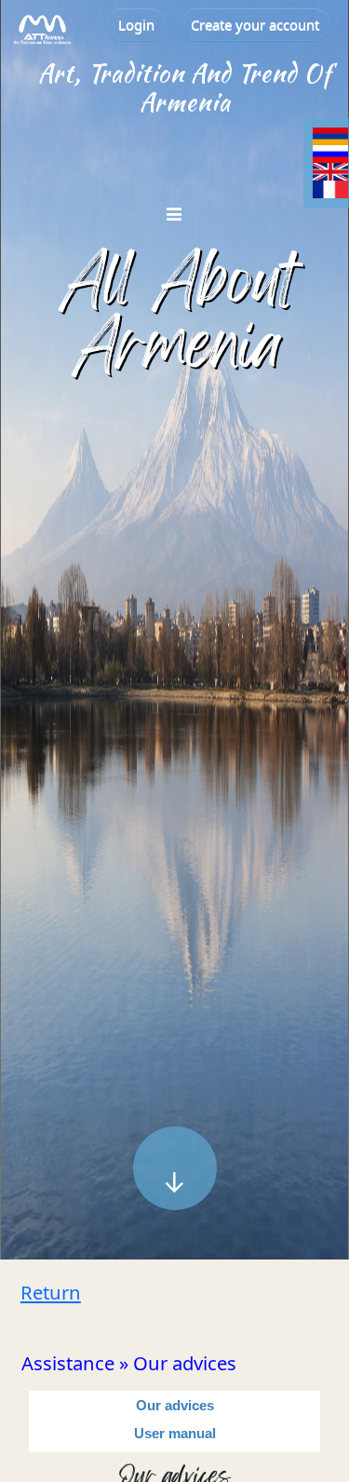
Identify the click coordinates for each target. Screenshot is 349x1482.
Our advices (175, 1405)
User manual (175, 1433)
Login (136, 24)
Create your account (255, 24)
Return (50, 1292)
